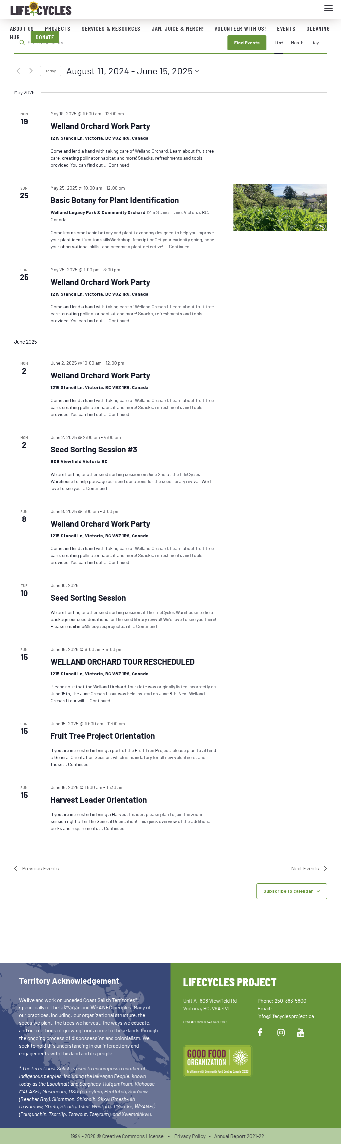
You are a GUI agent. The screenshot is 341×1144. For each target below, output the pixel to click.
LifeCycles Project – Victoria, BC (41, 10)
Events (286, 28)
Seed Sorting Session (88, 597)
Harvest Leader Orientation (99, 799)
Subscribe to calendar (288, 891)
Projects (58, 28)
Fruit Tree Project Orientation (103, 735)
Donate (45, 37)
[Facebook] (259, 1032)
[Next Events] (31, 71)
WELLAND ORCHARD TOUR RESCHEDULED (122, 661)
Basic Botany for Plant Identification (115, 200)
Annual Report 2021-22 (239, 1136)
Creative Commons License (133, 1136)
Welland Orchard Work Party (100, 126)
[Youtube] (300, 1032)
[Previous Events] (18, 71)
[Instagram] (281, 1032)
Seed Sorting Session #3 (94, 449)
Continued (119, 165)
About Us (22, 28)
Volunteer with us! (240, 28)
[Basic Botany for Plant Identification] (280, 207)
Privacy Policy (189, 1136)
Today (50, 70)
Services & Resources (111, 28)
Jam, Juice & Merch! (177, 28)
